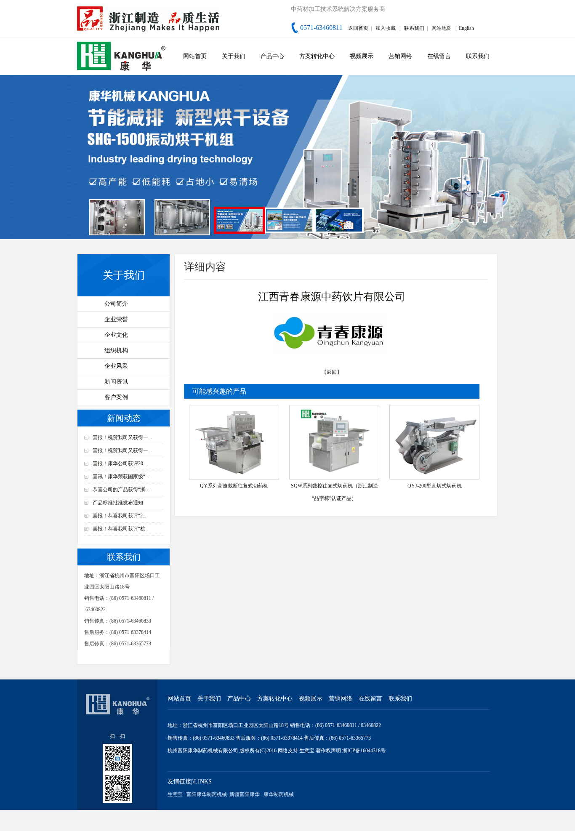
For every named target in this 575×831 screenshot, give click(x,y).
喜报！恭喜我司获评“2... (119, 516)
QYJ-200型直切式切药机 (434, 486)
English (466, 28)
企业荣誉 (116, 319)
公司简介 (116, 304)
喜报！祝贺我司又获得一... (122, 437)
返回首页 (358, 28)
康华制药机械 (279, 794)
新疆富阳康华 (244, 794)
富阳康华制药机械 (206, 794)
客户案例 (116, 397)
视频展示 (361, 56)
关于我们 (233, 56)
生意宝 (306, 751)
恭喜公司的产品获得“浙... (121, 490)
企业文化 (116, 335)
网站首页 (195, 56)
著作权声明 (329, 751)
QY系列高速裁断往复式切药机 (234, 486)
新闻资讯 (116, 381)
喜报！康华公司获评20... (120, 463)
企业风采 (116, 366)
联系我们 (414, 28)
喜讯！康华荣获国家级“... (121, 476)
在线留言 (439, 56)
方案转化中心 (317, 56)
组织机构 (116, 350)
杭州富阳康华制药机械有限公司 (203, 751)
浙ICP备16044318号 (364, 751)
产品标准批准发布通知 (118, 503)
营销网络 (400, 56)
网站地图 (441, 28)
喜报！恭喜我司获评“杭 (119, 529)
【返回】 (332, 372)
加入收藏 (385, 28)
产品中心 (272, 56)
